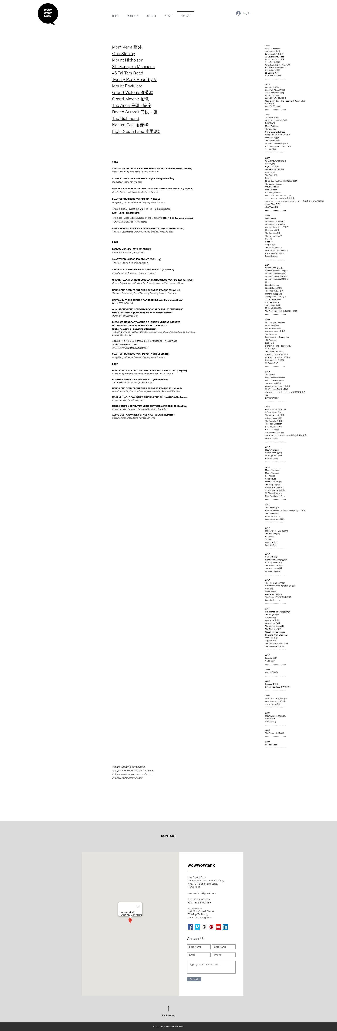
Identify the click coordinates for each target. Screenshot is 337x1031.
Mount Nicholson (127, 60)
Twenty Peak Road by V (134, 79)
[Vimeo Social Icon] (197, 927)
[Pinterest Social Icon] (211, 927)
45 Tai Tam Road (127, 73)
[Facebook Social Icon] (190, 927)
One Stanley (123, 53)
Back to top (169, 1015)
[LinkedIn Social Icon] (225, 927)
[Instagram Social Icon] (204, 927)
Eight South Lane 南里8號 (136, 131)
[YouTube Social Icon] (218, 927)
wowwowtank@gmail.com (129, 777)
